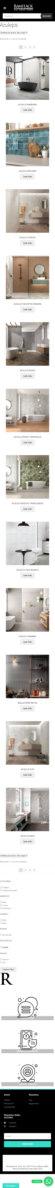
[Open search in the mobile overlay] (27, 16)
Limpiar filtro (8, 969)
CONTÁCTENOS (27, 1018)
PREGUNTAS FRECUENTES (27, 1051)
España (5, 947)
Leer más (27, 110)
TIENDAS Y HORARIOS (27, 1084)
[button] (5, 8)
